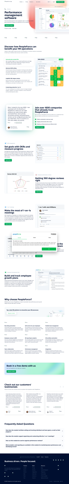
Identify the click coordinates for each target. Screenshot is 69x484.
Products (21, 1)
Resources (31, 1)
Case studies (38, 1)
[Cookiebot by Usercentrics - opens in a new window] (51, 234)
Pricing (27, 1)
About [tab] (50, 237)
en (49, 1)
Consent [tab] (19, 237)
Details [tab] (34, 237)
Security (50, 481)
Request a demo (11, 313)
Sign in (54, 1)
